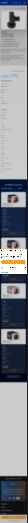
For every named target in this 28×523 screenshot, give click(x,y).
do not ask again (5, 272)
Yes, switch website (13, 262)
